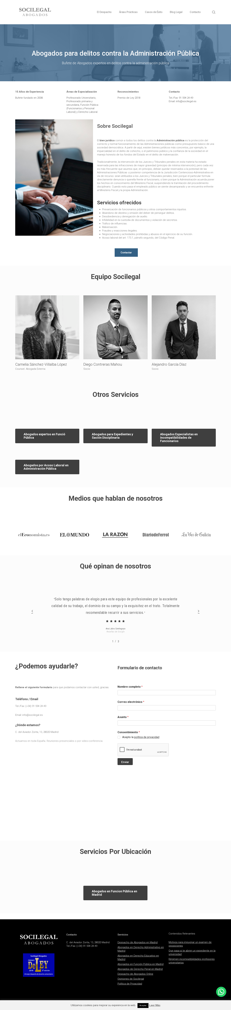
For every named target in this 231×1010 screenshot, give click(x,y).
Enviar (125, 762)
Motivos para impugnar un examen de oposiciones (190, 944)
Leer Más (154, 1005)
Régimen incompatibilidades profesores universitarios (192, 961)
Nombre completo (130, 686)
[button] (126, 252)
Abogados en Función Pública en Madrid (141, 964)
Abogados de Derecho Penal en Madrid (140, 969)
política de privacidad (146, 737)
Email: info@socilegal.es (29, 714)
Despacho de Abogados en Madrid (138, 942)
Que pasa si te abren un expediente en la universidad (192, 952)
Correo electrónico (131, 702)
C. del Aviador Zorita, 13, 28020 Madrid (37, 732)
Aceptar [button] (143, 1005)
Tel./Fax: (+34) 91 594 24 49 (30, 706)
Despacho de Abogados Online (135, 973)
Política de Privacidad (130, 983)
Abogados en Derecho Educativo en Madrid (138, 957)
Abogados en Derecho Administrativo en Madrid (141, 949)
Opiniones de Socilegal (131, 978)
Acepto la (140, 737)
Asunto (123, 717)
